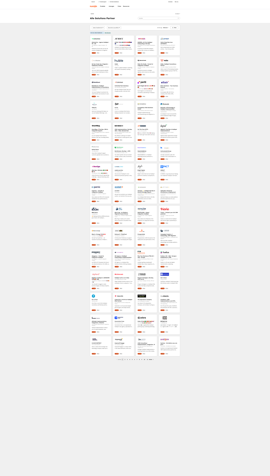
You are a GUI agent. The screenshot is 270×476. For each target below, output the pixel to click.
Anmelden (170, 1)
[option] (97, 27)
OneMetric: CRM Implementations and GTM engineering (168, 300)
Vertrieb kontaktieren (114, 1)
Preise (119, 6)
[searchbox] (159, 18)
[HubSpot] (93, 6)
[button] (177, 14)
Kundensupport (103, 1)
